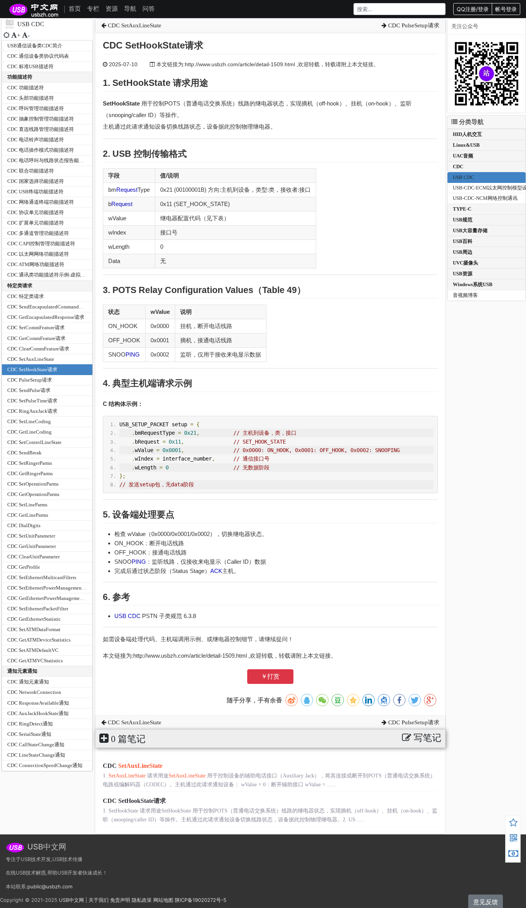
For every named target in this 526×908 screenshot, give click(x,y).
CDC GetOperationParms (33, 494)
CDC (134, 616)
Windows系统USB (472, 284)
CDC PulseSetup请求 (29, 380)
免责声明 (120, 900)
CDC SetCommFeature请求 (36, 327)
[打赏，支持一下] (513, 854)
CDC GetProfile (23, 567)
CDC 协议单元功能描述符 (35, 212)
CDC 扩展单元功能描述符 (35, 223)
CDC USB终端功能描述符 (35, 191)
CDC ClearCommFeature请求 (38, 349)
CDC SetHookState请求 (32, 369)
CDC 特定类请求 (25, 296)
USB (121, 616)
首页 (75, 8)
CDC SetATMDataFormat (33, 629)
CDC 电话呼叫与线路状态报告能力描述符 (53, 160)
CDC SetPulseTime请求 (32, 401)
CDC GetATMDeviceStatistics (38, 640)
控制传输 (151, 154)
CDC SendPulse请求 (28, 390)
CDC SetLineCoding (29, 421)
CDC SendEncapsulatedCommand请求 (48, 307)
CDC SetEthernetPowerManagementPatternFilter (58, 588)
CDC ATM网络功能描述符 (35, 264)
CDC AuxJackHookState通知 (38, 713)
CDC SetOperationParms (33, 484)
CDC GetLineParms (27, 515)
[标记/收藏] (513, 823)
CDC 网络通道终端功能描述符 (40, 202)
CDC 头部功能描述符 (30, 98)
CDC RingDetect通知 (30, 724)
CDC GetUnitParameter (31, 546)
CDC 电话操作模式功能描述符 (40, 150)
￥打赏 (270, 676)
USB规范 (462, 220)
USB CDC (463, 177)
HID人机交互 (467, 134)
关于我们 (99, 900)
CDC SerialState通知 (29, 734)
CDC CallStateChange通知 (35, 744)
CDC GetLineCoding (29, 432)
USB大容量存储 (470, 230)
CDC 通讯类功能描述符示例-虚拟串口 (48, 275)
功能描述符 (19, 77)
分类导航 (470, 122)
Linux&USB (466, 145)
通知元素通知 (22, 671)
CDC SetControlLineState (34, 442)
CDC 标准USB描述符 (30, 66)
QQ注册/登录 (473, 9)
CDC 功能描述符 (25, 87)
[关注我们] (513, 839)
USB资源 (462, 273)
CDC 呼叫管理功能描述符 (35, 108)
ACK (216, 571)
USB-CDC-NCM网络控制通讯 (485, 198)
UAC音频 (463, 156)
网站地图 (163, 900)
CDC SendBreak (24, 453)
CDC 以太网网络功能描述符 (38, 254)
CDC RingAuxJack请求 (32, 411)
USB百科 (462, 241)
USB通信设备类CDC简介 (34, 46)
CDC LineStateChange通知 (36, 755)
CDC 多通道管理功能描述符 (38, 233)
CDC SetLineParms (27, 505)
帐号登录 (506, 9)
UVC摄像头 (465, 263)
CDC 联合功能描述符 (30, 171)
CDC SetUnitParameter (31, 536)
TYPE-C (462, 209)
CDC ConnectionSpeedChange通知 (44, 765)
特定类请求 (19, 285)
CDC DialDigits (23, 525)
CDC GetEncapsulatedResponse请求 (45, 317)
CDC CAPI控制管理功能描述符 (41, 243)
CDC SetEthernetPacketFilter (37, 608)
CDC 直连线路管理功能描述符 (40, 129)
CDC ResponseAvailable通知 (38, 703)
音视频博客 (465, 295)
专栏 (93, 8)
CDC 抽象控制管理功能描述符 (40, 119)
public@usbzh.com (49, 886)
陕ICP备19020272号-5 (200, 900)
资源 (112, 8)
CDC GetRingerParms (30, 473)
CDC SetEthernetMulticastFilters (41, 577)
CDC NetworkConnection (34, 692)
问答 (148, 8)
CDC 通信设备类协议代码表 (38, 56)
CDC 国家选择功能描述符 (35, 181)
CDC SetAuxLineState (30, 359)
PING (133, 354)
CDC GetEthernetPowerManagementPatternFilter (58, 598)
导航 (130, 8)
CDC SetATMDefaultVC (33, 650)
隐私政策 (142, 900)
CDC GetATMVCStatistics (35, 660)
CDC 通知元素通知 (28, 682)
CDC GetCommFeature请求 (36, 338)
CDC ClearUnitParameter (33, 557)
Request (126, 189)
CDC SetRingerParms (29, 463)
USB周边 (462, 252)
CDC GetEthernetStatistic (34, 619)
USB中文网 (71, 900)
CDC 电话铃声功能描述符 (35, 139)
